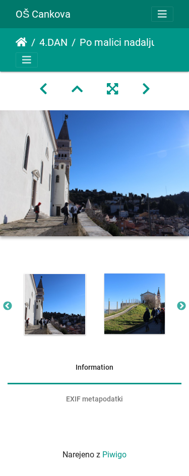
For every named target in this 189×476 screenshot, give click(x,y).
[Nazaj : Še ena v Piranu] (43, 89)
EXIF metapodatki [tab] (94, 399)
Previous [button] (8, 306)
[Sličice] (77, 89)
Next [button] (181, 306)
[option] (55, 304)
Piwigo (114, 454)
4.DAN (53, 42)
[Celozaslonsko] (112, 89)
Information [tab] (94, 367)
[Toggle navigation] (162, 14)
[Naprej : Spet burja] (146, 89)
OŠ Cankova (43, 14)
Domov (21, 42)
